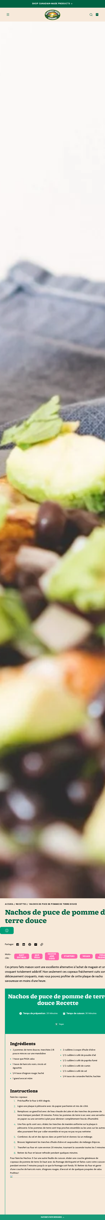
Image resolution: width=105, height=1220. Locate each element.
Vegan (86, 956)
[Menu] (8, 15)
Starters (69, 956)
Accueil (9, 904)
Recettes (21, 904)
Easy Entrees (21, 956)
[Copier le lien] (42, 944)
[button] (91, 15)
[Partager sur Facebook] (18, 944)
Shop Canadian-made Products (51, 4)
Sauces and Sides (52, 956)
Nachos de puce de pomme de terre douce (53, 904)
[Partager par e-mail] (36, 944)
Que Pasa (37, 956)
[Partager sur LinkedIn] (24, 944)
